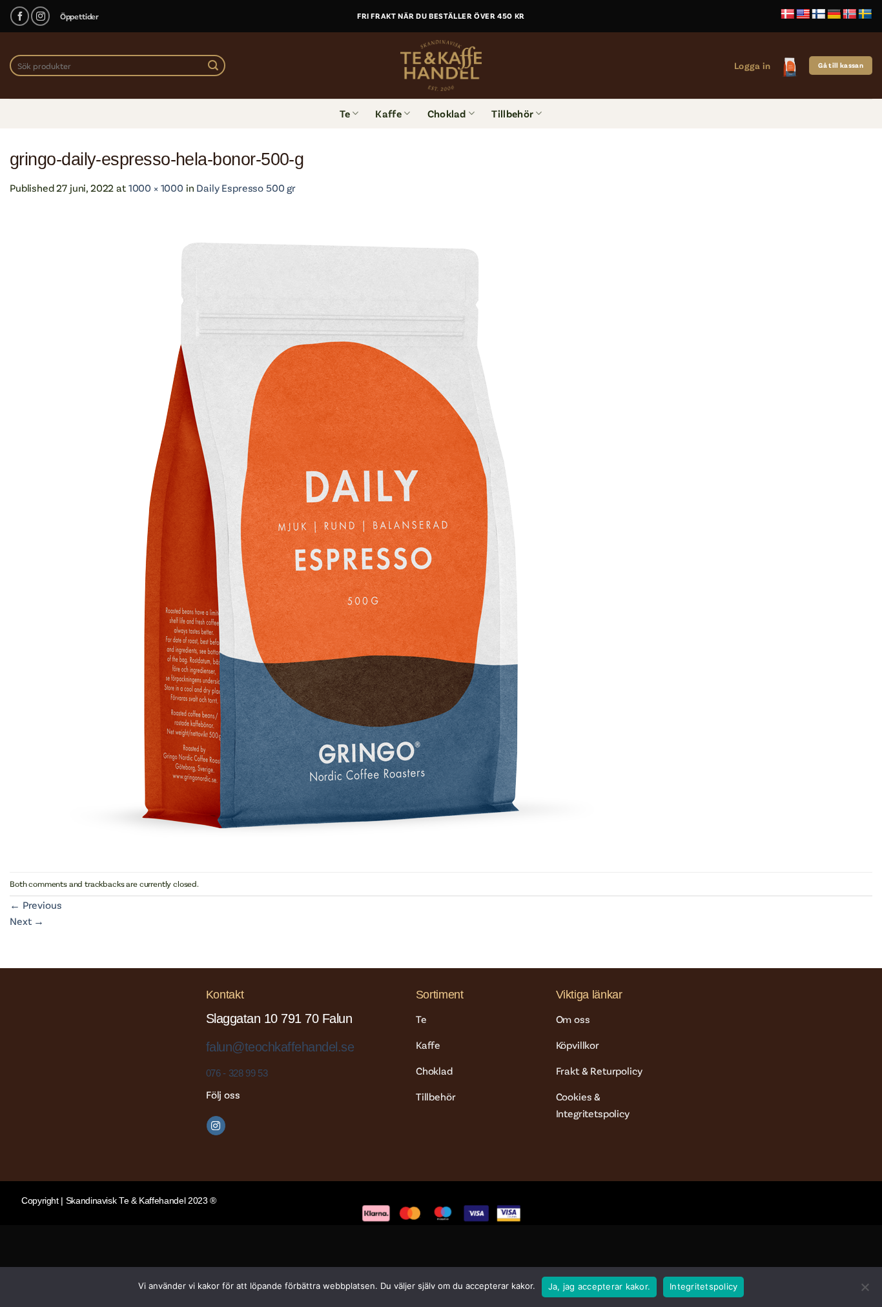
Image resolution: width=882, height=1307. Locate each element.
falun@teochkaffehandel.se (280, 1047)
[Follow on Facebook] (19, 15)
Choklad (446, 113)
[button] (752, 65)
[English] (803, 14)
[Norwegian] (850, 14)
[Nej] (864, 1291)
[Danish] (788, 14)
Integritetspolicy (703, 1286)
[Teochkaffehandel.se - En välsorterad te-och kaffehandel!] (441, 65)
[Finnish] (819, 14)
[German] (834, 14)
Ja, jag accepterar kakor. (599, 1286)
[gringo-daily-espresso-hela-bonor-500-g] (332, 532)
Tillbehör (512, 113)
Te (345, 113)
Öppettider (79, 16)
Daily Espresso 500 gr (246, 187)
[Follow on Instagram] (40, 15)
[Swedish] (865, 14)
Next (27, 921)
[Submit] (213, 66)
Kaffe (388, 113)
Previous (35, 904)
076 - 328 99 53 (236, 1073)
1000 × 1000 (155, 187)
